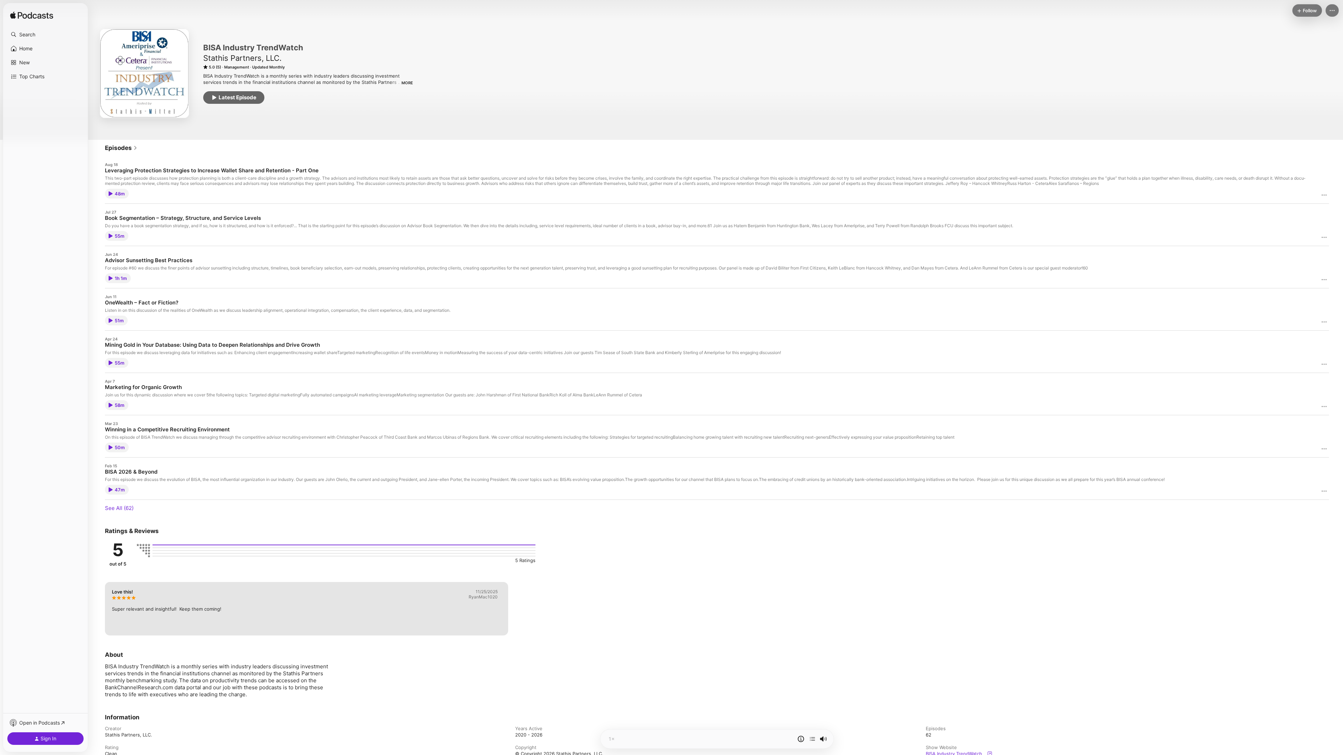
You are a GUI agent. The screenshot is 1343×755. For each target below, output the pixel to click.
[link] (121, 148)
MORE (407, 82)
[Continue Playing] (812, 739)
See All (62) (119, 508)
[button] (45, 35)
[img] (31, 15)
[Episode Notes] (801, 739)
